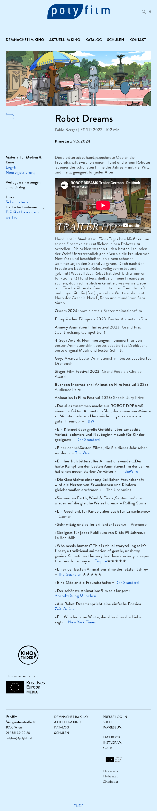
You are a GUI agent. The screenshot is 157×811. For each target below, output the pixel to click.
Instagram (112, 742)
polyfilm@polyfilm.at (19, 738)
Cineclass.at (110, 781)
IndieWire (129, 471)
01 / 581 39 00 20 (18, 732)
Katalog (93, 39)
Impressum (112, 727)
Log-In (12, 167)
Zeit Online (65, 609)
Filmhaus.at (110, 776)
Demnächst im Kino (25, 39)
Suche (108, 722)
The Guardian (70, 574)
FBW (89, 421)
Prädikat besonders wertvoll (22, 214)
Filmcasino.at (111, 771)
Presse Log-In (115, 716)
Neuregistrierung (21, 172)
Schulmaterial (17, 202)
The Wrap (83, 453)
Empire (100, 561)
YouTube (110, 747)
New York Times (82, 622)
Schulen (115, 39)
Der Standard (88, 439)
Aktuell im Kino (64, 39)
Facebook (111, 737)
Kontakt (137, 39)
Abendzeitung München (75, 596)
